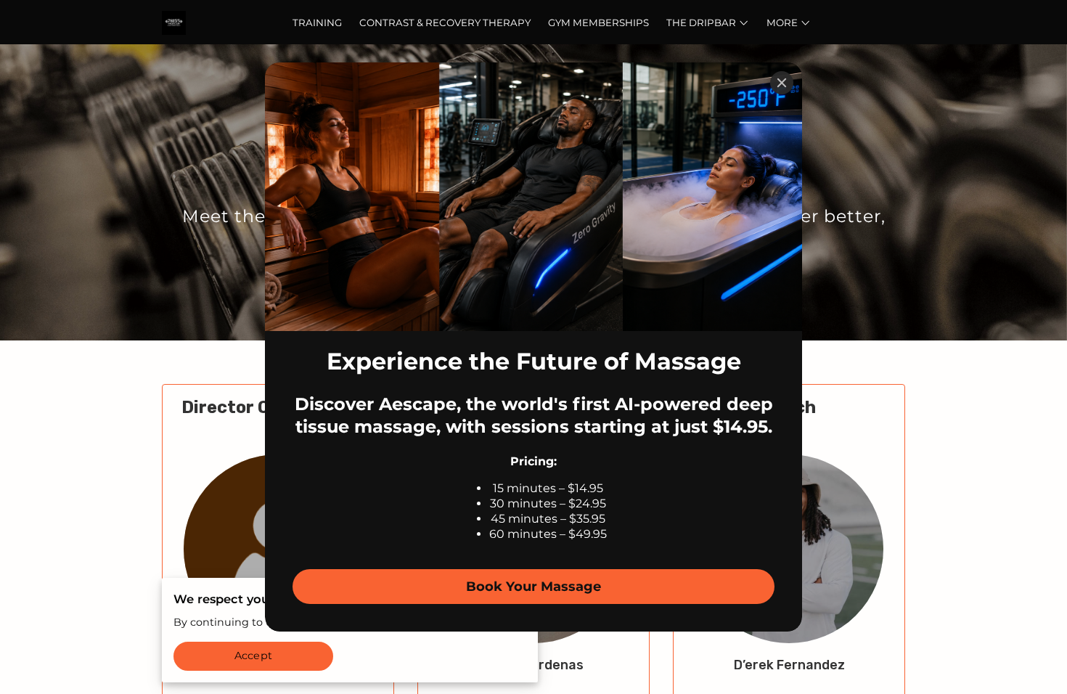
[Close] (781, 82)
